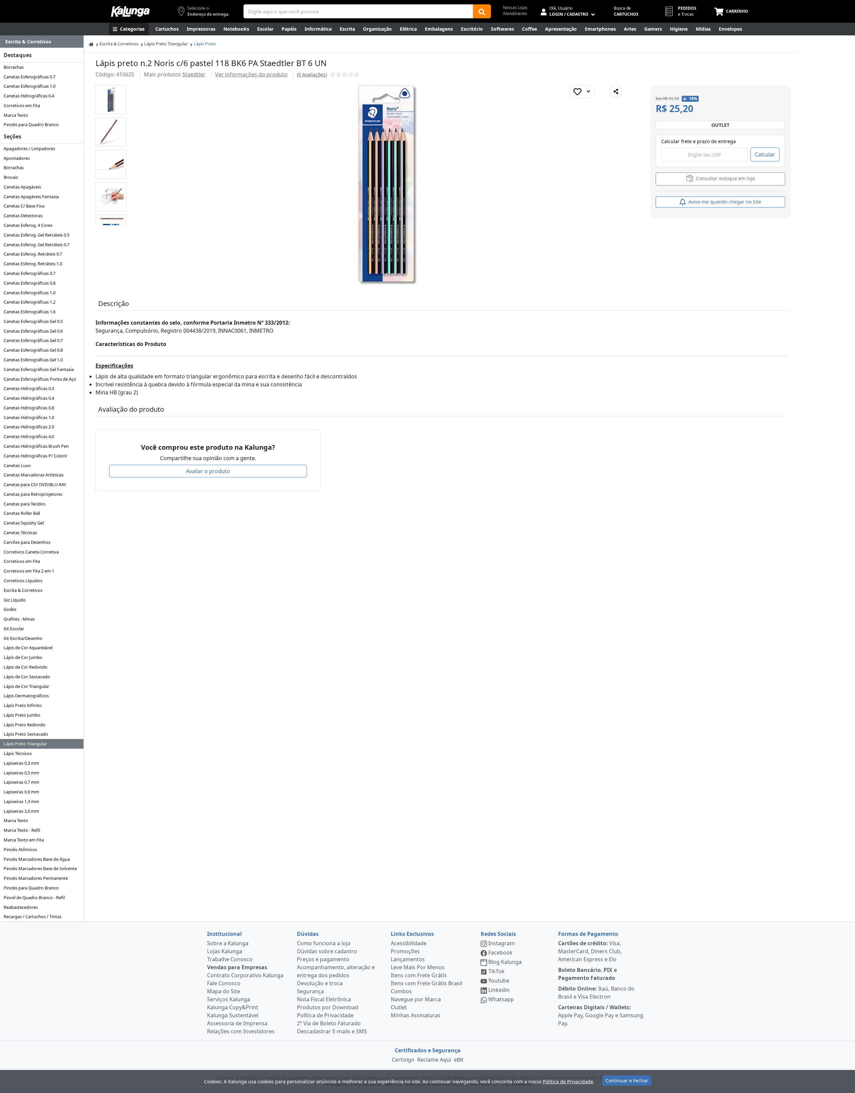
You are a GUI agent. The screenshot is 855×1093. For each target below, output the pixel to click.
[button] (111, 99)
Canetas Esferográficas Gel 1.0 (33, 360)
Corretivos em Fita (22, 105)
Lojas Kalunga (224, 951)
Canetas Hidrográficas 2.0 (29, 427)
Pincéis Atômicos (20, 849)
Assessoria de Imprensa (237, 1023)
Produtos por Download (327, 1007)
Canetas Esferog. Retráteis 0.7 (33, 254)
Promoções (405, 951)
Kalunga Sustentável (233, 1015)
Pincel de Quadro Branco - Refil (34, 897)
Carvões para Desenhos (27, 542)
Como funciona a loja (323, 943)
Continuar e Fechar (627, 1080)
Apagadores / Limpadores (29, 148)
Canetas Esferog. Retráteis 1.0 (33, 264)
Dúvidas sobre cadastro (327, 951)
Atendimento (515, 13)
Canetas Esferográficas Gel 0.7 (33, 340)
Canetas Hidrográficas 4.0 (29, 436)
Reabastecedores (21, 907)
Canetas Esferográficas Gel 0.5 (33, 321)
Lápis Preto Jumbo (22, 715)
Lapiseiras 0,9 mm (21, 792)
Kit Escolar (14, 629)
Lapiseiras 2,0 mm (21, 811)
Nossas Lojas (515, 7)
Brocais (11, 177)
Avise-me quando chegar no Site (724, 202)
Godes (10, 609)
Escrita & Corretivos (23, 590)
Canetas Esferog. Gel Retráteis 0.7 (36, 245)
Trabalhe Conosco (229, 959)
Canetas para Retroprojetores (33, 494)
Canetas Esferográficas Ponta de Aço (40, 379)
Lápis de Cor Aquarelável (28, 648)
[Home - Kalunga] (91, 44)
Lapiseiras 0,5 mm (21, 773)
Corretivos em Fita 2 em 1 (29, 571)
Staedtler (193, 74)
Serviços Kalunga (228, 999)
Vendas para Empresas (237, 967)
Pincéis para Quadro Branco (31, 124)
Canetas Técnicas (20, 532)
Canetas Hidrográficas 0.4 (29, 96)
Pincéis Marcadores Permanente (36, 878)
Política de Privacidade (325, 1015)
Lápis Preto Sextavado (26, 734)
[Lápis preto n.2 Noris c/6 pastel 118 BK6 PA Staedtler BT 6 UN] (111, 99)
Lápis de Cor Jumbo (23, 657)
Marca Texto (16, 115)
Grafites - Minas (19, 619)
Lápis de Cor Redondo (25, 667)
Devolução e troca (320, 983)
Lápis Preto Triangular (25, 744)
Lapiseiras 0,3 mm (21, 763)
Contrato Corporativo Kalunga (245, 975)
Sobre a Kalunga (227, 943)
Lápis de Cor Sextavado (27, 677)
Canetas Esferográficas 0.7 (29, 77)
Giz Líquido (15, 600)
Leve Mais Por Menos (418, 967)
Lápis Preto (205, 44)
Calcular (765, 154)
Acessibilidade (408, 943)
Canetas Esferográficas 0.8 (29, 283)
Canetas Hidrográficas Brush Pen (36, 446)
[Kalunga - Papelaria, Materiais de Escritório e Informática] (130, 11)
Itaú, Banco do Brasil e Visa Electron (596, 992)
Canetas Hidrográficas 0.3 (29, 388)
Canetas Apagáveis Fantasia (31, 197)
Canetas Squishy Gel (24, 523)
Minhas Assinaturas (416, 1015)
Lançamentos (408, 959)
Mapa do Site (223, 991)
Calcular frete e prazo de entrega (698, 141)
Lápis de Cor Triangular (26, 686)
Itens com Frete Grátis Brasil (426, 983)
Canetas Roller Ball (22, 513)
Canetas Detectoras (23, 216)
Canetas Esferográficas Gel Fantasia (39, 369)
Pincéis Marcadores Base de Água (37, 859)
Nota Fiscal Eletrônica (324, 999)
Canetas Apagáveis (22, 187)
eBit (459, 1059)
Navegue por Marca (416, 999)
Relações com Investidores (241, 1031)
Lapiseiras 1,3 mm (21, 801)
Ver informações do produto (251, 74)
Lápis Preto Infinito (23, 705)
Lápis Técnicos (18, 753)
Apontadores (17, 158)
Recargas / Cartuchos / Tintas (32, 917)
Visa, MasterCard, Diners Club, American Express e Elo (590, 951)
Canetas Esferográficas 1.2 (29, 302)
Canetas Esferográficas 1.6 (29, 312)
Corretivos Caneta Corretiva (31, 552)
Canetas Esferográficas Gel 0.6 (33, 331)
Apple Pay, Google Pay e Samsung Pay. (600, 1015)
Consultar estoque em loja (725, 178)
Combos (401, 991)
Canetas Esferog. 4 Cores (28, 225)
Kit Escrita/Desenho (23, 638)
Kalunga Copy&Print (232, 1007)
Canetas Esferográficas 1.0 (29, 86)
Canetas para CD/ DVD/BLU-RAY (35, 484)
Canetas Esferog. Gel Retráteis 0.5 (36, 235)
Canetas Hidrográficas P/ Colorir (35, 456)
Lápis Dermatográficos (26, 696)
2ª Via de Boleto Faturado (329, 1023)
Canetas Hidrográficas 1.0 (29, 417)
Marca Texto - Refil (22, 830)
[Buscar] (482, 11)
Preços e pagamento (323, 959)
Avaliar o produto (208, 471)
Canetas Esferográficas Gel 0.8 (33, 350)
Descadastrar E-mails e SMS (332, 1031)
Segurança (310, 991)
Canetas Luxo (17, 465)
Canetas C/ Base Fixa (24, 206)
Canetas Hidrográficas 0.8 (29, 408)
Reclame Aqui (434, 1059)
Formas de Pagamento (588, 934)
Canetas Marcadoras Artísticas (33, 475)
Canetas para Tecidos (24, 504)
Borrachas (14, 67)
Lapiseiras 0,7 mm (21, 782)
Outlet (399, 1007)
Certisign (403, 1059)
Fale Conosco (223, 983)
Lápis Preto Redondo (24, 725)
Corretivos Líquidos (23, 581)
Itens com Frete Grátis (419, 975)
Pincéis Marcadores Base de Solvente (40, 868)
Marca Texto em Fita (24, 840)
